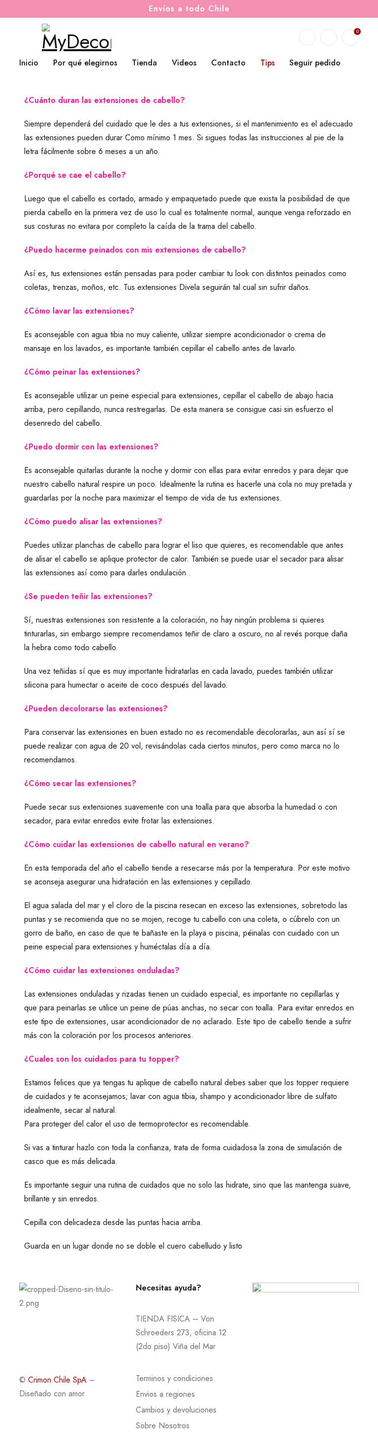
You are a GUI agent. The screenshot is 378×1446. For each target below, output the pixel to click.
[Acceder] (328, 37)
